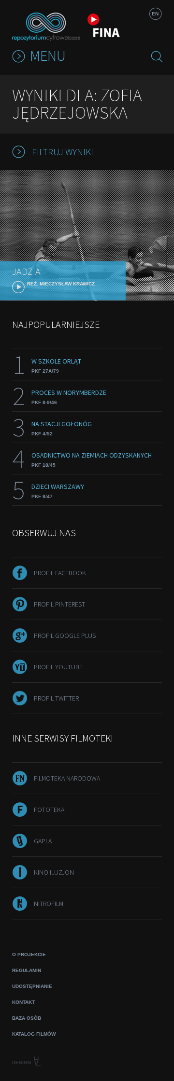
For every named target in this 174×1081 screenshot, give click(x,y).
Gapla (43, 841)
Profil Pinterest (59, 604)
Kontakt (23, 1002)
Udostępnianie (32, 986)
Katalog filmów (34, 1034)
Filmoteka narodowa (67, 778)
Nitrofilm (48, 903)
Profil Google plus (65, 635)
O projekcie (29, 954)
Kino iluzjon (54, 872)
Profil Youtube (58, 666)
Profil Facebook (60, 572)
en (155, 13)
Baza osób (26, 1018)
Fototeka (49, 809)
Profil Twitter (56, 698)
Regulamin (26, 970)
